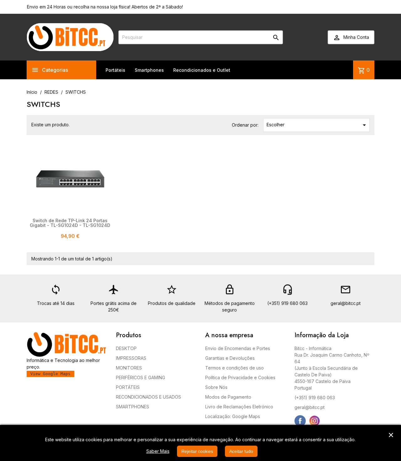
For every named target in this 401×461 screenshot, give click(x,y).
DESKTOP (126, 348)
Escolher (317, 125)
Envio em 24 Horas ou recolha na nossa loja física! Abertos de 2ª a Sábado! (105, 6)
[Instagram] (314, 421)
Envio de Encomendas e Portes (237, 348)
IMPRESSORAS (131, 358)
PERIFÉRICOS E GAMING (140, 377)
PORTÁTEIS (128, 387)
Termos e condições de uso (234, 367)
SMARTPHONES (132, 406)
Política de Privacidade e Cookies (240, 377)
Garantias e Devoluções (230, 358)
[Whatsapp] (329, 421)
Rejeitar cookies (197, 451)
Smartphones (149, 70)
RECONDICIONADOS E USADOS (148, 397)
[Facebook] (300, 421)
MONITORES (129, 367)
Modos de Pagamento (228, 397)
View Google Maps (50, 373)
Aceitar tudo (241, 451)
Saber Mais (157, 451)
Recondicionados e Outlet (201, 70)
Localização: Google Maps (232, 416)
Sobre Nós (216, 387)
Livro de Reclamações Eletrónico (239, 406)
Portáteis (115, 70)
